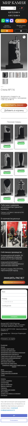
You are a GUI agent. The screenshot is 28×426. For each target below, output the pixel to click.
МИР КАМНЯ (14, 2)
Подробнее (7, 146)
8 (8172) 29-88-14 (14, 12)
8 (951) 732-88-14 (14, 16)
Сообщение (6, 306)
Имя (3, 292)
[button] (21, 21)
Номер (4, 299)
